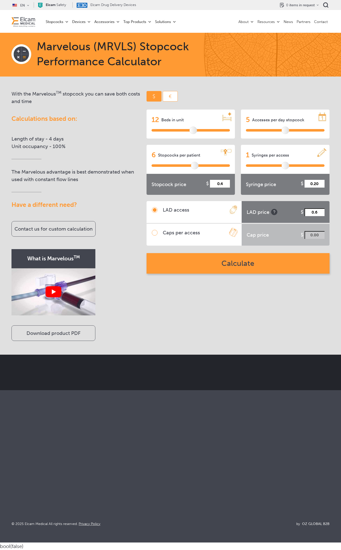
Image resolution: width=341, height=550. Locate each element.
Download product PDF (53, 333)
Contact (321, 22)
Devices (79, 22)
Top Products (134, 22)
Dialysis (98, 477)
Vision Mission (183, 477)
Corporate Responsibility (192, 484)
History (176, 511)
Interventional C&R (108, 484)
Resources (266, 22)
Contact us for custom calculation (53, 229)
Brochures (259, 470)
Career (176, 504)
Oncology (100, 491)
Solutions (163, 22)
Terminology (261, 484)
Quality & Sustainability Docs (275, 477)
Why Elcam (180, 470)
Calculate (237, 263)
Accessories (104, 22)
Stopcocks (54, 22)
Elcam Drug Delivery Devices (112, 5)
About (243, 22)
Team (175, 497)
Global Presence (185, 491)
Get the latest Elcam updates (98, 397)
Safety (56, 5)
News (288, 22)
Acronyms (259, 491)
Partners (304, 22)
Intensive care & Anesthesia (115, 470)
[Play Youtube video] (53, 291)
